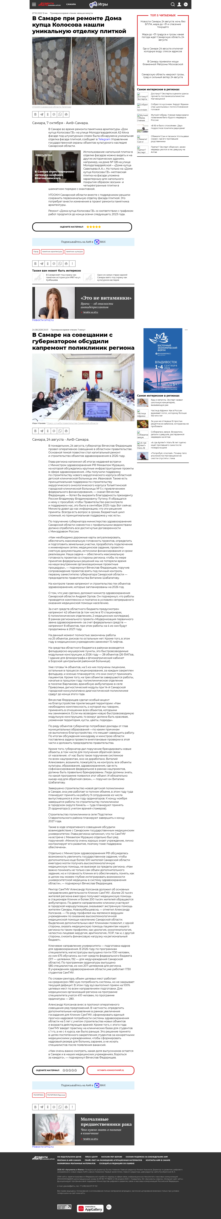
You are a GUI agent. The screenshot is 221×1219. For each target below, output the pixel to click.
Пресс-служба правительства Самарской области (72, 423)
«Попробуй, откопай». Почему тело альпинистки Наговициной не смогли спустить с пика (169, 456)
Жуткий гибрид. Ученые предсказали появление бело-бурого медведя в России (170, 117)
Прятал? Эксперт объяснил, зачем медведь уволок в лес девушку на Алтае (168, 149)
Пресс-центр (91, 1157)
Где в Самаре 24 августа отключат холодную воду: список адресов (163, 50)
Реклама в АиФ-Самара (69, 1160)
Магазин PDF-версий (111, 1157)
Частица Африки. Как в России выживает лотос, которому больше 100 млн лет (169, 413)
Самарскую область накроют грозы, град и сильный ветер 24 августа (163, 76)
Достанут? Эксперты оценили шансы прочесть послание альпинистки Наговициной (169, 96)
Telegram (104, 139)
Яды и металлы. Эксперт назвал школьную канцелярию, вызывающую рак (167, 402)
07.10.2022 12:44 (39, 13)
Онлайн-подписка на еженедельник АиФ (147, 1157)
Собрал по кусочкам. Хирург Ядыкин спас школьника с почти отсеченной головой (169, 107)
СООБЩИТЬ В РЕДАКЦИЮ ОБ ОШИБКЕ (116, 1163)
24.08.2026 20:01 (40, 330)
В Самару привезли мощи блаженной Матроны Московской (163, 63)
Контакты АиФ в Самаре (158, 1160)
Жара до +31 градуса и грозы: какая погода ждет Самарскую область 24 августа (163, 37)
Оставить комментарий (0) (110, 1070)
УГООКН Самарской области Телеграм (51, 107)
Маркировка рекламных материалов (76, 1163)
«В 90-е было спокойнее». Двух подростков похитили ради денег (168, 126)
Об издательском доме (69, 1157)
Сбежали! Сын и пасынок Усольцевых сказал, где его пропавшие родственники (170, 139)
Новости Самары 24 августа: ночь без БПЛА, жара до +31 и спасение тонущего (163, 24)
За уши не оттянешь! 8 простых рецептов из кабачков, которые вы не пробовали (170, 424)
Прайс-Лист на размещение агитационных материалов (113, 1160)
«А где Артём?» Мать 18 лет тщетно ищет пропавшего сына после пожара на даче (168, 445)
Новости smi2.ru (43, 320)
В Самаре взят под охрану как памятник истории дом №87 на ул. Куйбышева (63, 277)
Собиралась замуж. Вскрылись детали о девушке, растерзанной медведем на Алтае (167, 434)
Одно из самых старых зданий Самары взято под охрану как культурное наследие (112, 277)
